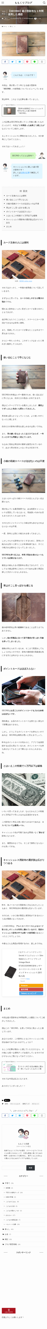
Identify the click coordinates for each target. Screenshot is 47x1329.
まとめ (9, 226)
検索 (30, 1168)
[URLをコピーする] (42, 62)
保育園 (9, 1188)
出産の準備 (11, 1197)
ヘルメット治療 (13, 1224)
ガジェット (35, 1104)
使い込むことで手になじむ (17, 200)
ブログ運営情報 (12, 1244)
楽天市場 (24, 989)
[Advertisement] (23, 1280)
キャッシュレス (15, 1104)
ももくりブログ (23, 3)
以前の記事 (25, 173)
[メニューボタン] (2, 3)
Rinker (28, 978)
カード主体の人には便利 (16, 196)
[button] (5, 62)
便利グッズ (26, 1104)
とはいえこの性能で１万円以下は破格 (21, 216)
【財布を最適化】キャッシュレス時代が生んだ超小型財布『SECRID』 (30, 111)
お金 (8, 1234)
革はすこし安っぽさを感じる (18, 208)
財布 (6, 1104)
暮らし (7, 18)
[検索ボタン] (44, 3)
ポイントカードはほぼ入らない (19, 212)
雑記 (8, 1239)
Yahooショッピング (28, 993)
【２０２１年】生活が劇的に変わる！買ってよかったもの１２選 (30, 1068)
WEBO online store (25, 281)
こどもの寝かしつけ (14, 1211)
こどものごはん (12, 1201)
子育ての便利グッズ (14, 1192)
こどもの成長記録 (13, 1220)
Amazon (24, 985)
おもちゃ (10, 1215)
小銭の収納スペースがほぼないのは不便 (22, 204)
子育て (9, 1183)
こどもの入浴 (11, 1206)
